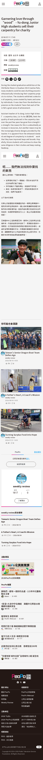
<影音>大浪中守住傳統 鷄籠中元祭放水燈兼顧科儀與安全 (20, 605)
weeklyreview (13, 65)
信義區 (21, 55)
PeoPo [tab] (17, 452)
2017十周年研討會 (29, 719)
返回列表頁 (21, 464)
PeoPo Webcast (10, 619)
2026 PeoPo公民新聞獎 (10, 719)
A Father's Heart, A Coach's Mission (22, 394)
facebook (18, 682)
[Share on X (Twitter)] (11, 79)
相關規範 (4, 695)
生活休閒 (21, 60)
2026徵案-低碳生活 (29, 716)
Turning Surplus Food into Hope (21, 434)
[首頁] (21, 4)
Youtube (24, 682)
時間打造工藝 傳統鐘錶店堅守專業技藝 (18, 626)
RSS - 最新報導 (7, 736)
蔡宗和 (7, 609)
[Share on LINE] (15, 79)
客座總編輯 (25, 706)
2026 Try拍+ (6, 716)
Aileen (7, 596)
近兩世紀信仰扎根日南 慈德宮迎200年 (19, 646)
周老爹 (7, 659)
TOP (38, 747)
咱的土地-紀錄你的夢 (9, 723)
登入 (28, 458)
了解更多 (21, 501)
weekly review (10, 358)
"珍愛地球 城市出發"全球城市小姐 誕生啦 (20, 655)
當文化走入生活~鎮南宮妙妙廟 (15, 636)
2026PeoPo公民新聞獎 (10, 578)
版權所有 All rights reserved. (13, 70)
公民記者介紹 (26, 702)
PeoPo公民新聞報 (28, 692)
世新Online (8, 629)
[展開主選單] (3, 4)
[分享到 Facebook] (6, 79)
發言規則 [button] (37, 452)
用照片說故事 (6, 726)
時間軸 (3, 699)
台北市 (15, 55)
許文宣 (7, 649)
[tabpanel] (21, 458)
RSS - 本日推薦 (7, 740)
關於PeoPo (5, 692)
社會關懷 (12, 60)
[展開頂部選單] (40, 4)
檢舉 (17, 44)
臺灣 (10, 55)
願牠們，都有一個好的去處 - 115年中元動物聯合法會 (21, 592)
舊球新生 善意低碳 (9, 616)
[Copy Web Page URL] (19, 79)
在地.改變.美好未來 (29, 723)
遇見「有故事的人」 (29, 726)
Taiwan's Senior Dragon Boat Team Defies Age (22, 353)
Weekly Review (7, 702)
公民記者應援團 (27, 699)
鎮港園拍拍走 (9, 639)
